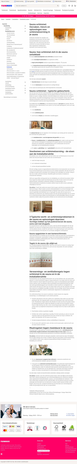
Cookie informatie (41, 445)
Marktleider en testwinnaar (44, 1)
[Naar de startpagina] (6, 6)
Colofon (39, 452)
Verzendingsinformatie (70, 448)
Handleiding (7, 25)
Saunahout (9, 40)
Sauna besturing (11, 63)
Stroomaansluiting (11, 52)
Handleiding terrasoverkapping (9, 85)
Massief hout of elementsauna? (14, 44)
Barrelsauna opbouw (12, 53)
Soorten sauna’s (10, 33)
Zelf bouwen (10, 69)
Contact (39, 443)
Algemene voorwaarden (43, 454)
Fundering (9, 46)
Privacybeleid (40, 447)
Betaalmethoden (69, 447)
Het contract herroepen (43, 450)
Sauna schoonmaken (12, 65)
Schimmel (9, 67)
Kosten (8, 38)
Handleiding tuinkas (10, 88)
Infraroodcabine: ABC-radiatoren (15, 74)
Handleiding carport (8, 82)
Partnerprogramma (70, 452)
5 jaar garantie (30, 1)
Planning (9, 36)
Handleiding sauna (10, 31)
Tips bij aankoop (11, 35)
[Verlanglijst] (69, 6)
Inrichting (9, 61)
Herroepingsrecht (41, 448)
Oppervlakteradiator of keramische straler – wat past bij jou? (15, 77)
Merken (67, 445)
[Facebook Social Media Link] (1, 454)
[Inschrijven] (72, 6)
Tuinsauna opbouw (11, 55)
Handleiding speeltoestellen (9, 93)
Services (68, 441)
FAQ (66, 443)
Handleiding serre (9, 90)
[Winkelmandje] (75, 6)
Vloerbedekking (11, 42)
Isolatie (8, 57)
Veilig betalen (58, 1)
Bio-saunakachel (11, 50)
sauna (33, 71)
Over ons (40, 441)
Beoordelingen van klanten (10, 97)
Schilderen (9, 59)
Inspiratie (4, 24)
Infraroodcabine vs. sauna (13, 70)
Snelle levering (19, 1)
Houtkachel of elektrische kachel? (15, 48)
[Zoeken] (58, 5)
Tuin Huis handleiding (70, 450)
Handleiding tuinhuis (8, 28)
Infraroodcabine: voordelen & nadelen (16, 72)
